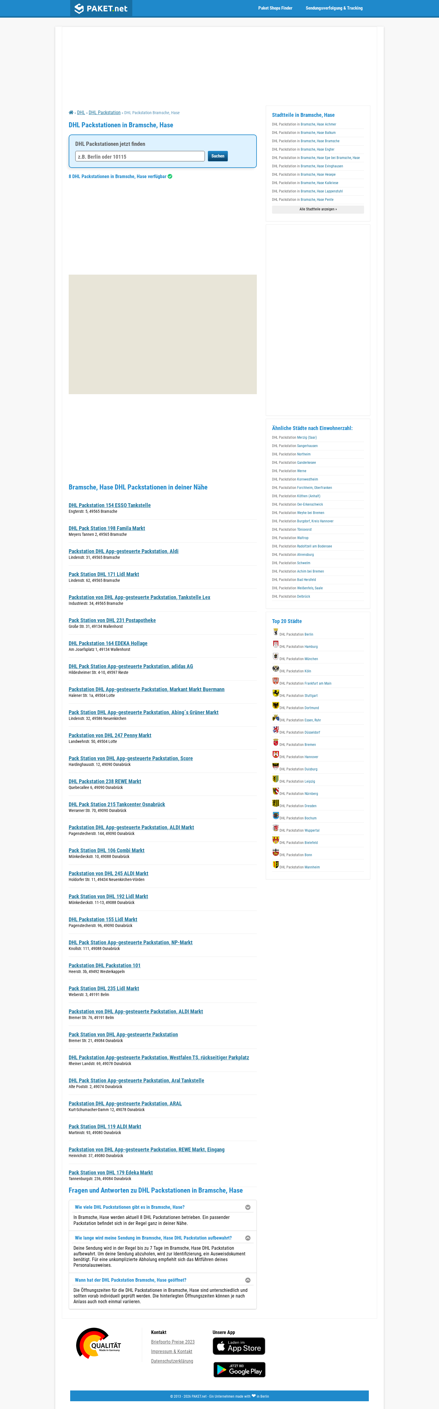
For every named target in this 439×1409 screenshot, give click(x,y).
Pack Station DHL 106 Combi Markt (107, 850)
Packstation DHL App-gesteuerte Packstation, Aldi (124, 551)
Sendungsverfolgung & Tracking (334, 8)
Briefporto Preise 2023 (173, 1342)
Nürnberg (299, 794)
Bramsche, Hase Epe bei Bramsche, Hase (316, 158)
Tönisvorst (292, 529)
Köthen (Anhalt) (296, 496)
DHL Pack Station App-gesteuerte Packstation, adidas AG (131, 666)
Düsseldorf (300, 732)
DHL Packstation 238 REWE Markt (105, 781)
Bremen (298, 745)
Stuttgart (299, 696)
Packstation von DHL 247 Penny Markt (110, 735)
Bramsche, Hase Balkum (304, 133)
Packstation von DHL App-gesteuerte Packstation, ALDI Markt (136, 1011)
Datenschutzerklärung (172, 1361)
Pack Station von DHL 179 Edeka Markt (111, 1172)
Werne (289, 471)
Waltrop (290, 538)
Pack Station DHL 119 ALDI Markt (105, 1126)
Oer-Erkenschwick (297, 504)
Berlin (296, 634)
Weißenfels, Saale (297, 588)
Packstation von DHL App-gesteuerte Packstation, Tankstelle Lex (139, 597)
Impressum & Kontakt (171, 1351)
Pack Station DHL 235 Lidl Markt (104, 988)
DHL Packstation (105, 112)
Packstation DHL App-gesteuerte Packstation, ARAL (125, 1103)
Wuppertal (300, 830)
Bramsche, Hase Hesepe (304, 174)
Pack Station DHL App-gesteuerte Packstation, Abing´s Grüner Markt (144, 712)
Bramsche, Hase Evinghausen (307, 166)
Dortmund (299, 708)
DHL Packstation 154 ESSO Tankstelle (110, 505)
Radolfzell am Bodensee (302, 546)
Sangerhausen (295, 446)
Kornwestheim (295, 479)
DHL (81, 112)
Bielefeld (299, 843)
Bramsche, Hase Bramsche (306, 141)
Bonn (296, 855)
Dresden (298, 806)
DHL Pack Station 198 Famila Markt (107, 528)
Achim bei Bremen (298, 571)
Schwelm (291, 563)
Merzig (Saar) (294, 437)
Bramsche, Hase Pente (303, 200)
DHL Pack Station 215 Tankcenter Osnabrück (117, 804)
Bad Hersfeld (294, 580)
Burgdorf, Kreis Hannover (303, 521)
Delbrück (291, 596)
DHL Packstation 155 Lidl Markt (103, 919)
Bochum (298, 818)
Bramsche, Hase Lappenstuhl (307, 191)
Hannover (299, 757)
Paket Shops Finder (275, 8)
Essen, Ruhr (300, 720)
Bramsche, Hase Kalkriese (305, 183)
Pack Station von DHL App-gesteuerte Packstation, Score (131, 758)
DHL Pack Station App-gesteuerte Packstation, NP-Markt (131, 942)
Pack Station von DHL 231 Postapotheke (112, 620)
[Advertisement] (163, 227)
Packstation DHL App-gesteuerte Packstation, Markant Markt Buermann (147, 689)
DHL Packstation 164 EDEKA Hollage (108, 643)
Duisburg (298, 769)
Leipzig (297, 781)
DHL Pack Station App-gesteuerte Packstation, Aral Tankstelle (136, 1080)
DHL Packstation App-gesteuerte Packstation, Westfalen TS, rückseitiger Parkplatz (159, 1057)
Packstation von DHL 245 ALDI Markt (108, 873)
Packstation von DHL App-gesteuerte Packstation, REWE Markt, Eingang (147, 1149)
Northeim (291, 454)
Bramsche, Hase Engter (303, 149)
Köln (295, 671)
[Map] (163, 334)
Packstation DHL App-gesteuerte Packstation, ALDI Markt (131, 827)
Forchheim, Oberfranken (302, 488)
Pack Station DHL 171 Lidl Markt (104, 574)
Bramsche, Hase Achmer (304, 124)
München (299, 659)
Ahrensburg (293, 555)
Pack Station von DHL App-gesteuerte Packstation (123, 1034)
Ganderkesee (294, 463)
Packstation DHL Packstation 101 (105, 965)
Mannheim (300, 867)
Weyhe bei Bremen (298, 513)
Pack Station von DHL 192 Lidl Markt (108, 896)
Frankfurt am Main (305, 683)
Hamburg (299, 647)
